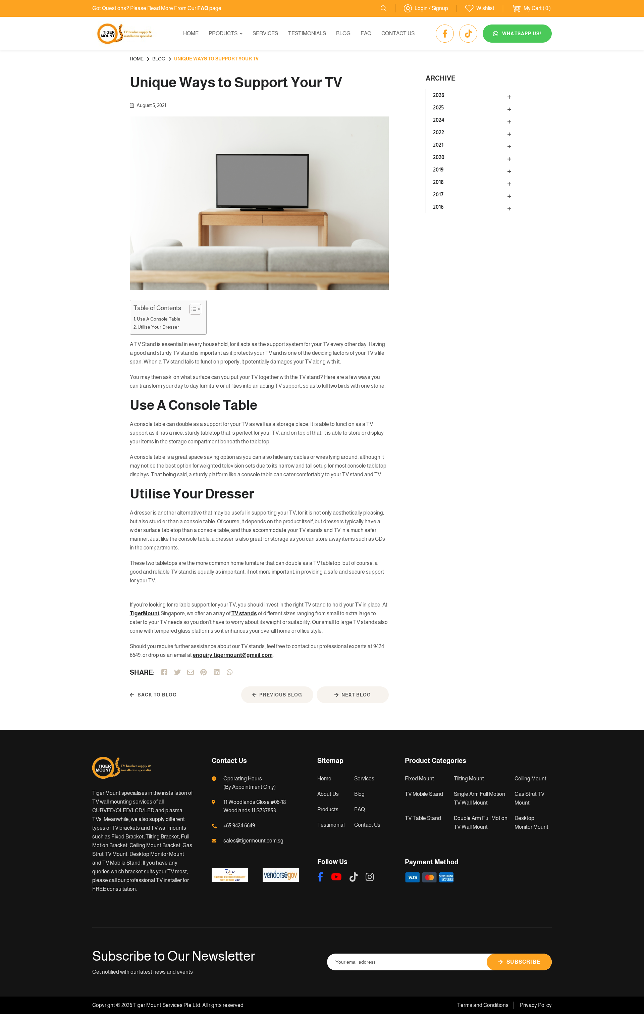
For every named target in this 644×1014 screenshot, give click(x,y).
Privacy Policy (536, 1005)
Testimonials (307, 33)
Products (223, 33)
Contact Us (398, 33)
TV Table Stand (423, 818)
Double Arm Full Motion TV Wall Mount (480, 822)
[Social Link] (445, 34)
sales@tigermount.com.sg (253, 840)
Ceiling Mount (530, 778)
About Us (328, 794)
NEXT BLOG (356, 694)
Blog (343, 33)
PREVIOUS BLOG (280, 694)
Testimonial (330, 825)
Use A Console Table (159, 319)
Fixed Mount (419, 778)
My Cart (533, 8)
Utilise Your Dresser (159, 327)
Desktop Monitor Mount (531, 822)
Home (191, 33)
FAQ (366, 33)
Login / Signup (431, 8)
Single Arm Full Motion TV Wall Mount (479, 798)
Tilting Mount (469, 778)
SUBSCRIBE (523, 962)
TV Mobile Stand (424, 794)
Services (265, 33)
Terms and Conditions (482, 1005)
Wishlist (485, 8)
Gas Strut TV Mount (529, 798)
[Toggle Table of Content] (192, 309)
